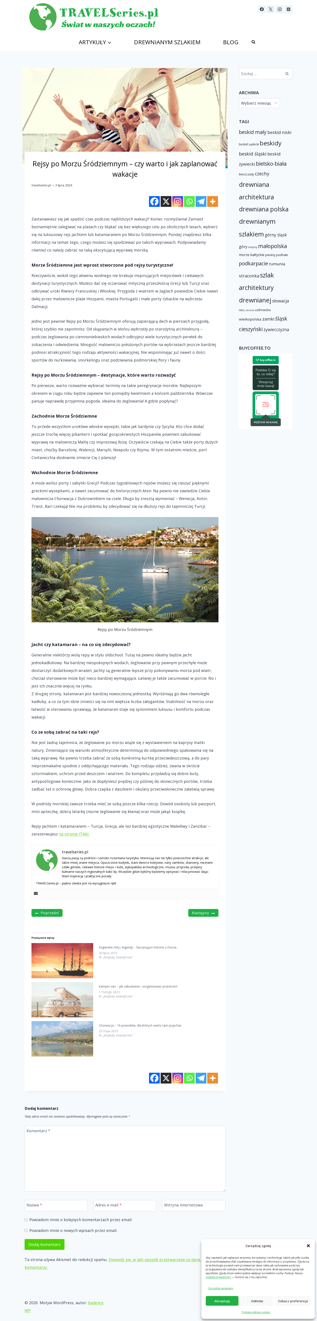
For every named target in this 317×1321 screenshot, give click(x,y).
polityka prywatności (218, 1277)
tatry (242, 310)
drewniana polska (264, 209)
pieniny (270, 255)
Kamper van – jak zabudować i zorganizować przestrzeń (138, 986)
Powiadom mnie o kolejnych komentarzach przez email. (80, 1219)
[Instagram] (280, 9)
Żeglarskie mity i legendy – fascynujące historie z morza (137, 947)
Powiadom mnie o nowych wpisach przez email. (73, 1230)
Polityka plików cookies (256, 1312)
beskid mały (253, 132)
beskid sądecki (249, 144)
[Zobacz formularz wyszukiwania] (253, 42)
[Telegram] (201, 201)
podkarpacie (253, 263)
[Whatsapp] (189, 201)
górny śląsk (276, 235)
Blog (230, 42)
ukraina (249, 310)
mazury (252, 247)
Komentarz (38, 1130)
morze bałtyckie (251, 254)
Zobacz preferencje (293, 1301)
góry (243, 246)
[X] (271, 9)
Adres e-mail (108, 1205)
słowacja (280, 301)
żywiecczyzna (276, 329)
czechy (262, 173)
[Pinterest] (288, 9)
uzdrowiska (263, 310)
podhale (282, 255)
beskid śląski (253, 154)
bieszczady (246, 174)
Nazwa (34, 1205)
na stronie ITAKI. (74, 834)
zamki (268, 319)
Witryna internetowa (183, 1205)
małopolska (272, 246)
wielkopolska (250, 319)
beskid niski (279, 132)
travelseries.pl (41, 185)
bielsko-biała (271, 163)
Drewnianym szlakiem (167, 42)
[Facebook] (262, 9)
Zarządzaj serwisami (220, 1288)
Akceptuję (222, 1301)
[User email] (36, 894)
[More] (212, 201)
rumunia (277, 264)
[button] (308, 1246)
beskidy (270, 143)
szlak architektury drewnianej (256, 287)
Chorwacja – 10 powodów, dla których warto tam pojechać (140, 1025)
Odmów (257, 1301)
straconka (249, 276)
